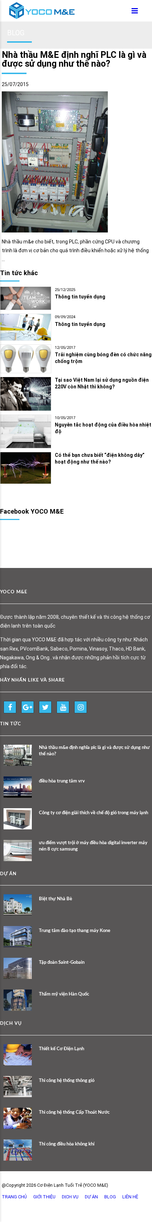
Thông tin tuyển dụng (80, 297)
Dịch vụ (70, 1196)
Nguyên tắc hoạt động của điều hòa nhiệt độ (103, 428)
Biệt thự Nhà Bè (55, 899)
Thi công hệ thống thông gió (66, 1080)
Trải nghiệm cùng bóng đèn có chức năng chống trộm (103, 358)
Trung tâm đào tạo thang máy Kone (74, 930)
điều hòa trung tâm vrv (62, 781)
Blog (110, 1196)
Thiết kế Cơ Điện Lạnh (61, 1049)
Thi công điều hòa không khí (66, 1144)
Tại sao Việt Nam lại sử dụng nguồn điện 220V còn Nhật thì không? (102, 383)
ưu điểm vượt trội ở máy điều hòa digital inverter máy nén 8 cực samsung (93, 846)
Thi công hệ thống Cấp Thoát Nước (74, 1112)
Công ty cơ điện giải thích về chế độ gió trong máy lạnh (93, 813)
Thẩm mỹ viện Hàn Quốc (64, 994)
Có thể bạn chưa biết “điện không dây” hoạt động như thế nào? (100, 458)
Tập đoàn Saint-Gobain (61, 962)
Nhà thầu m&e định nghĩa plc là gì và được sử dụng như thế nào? (94, 750)
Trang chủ (14, 1196)
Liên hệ (130, 1196)
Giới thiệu (44, 1196)
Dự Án (91, 1196)
